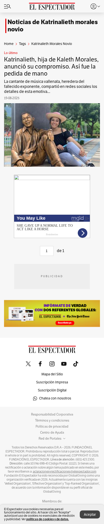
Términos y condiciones (52, 420)
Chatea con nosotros (55, 398)
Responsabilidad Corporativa (52, 414)
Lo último (11, 53)
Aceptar (90, 514)
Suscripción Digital (52, 390)
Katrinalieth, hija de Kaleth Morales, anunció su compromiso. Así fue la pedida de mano (51, 66)
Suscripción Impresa (52, 382)
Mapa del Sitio (52, 374)
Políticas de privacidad (52, 426)
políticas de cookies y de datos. (47, 519)
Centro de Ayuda (52, 432)
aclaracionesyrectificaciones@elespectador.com (64, 471)
